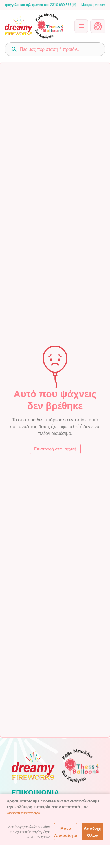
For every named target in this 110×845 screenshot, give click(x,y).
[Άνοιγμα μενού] (81, 26)
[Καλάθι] (97, 26)
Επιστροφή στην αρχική (55, 449)
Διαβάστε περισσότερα (23, 813)
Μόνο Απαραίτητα (65, 832)
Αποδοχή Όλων (93, 832)
